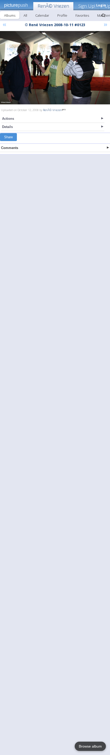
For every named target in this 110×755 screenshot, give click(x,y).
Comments (9, 148)
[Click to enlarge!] (55, 67)
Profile (62, 15)
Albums (9, 15)
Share (8, 137)
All (25, 15)
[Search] (103, 15)
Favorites (82, 15)
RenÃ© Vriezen (53, 6)
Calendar (42, 15)
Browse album (90, 746)
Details (7, 127)
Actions (8, 119)
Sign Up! (86, 6)
